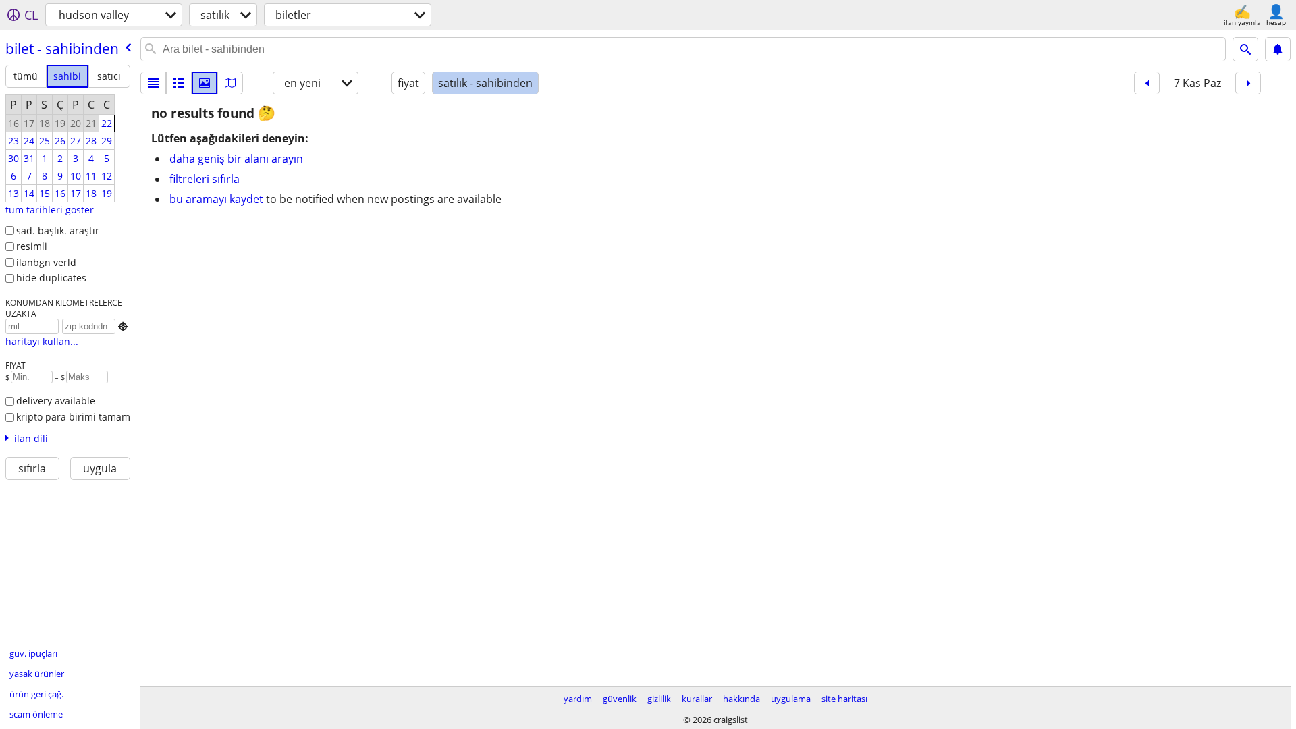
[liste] (153, 83)
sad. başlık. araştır (57, 230)
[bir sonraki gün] (1248, 83)
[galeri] (204, 83)
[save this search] (1278, 49)
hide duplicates (51, 277)
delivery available (55, 400)
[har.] (230, 83)
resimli (31, 246)
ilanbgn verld (46, 262)
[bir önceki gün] (1147, 83)
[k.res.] (179, 83)
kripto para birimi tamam (73, 416)
